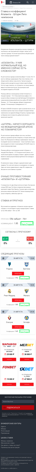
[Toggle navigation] (33, 2)
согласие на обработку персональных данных (17, 414)
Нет (31, 239)
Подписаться (13, 407)
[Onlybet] (3, 2)
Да (7, 239)
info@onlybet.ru (5, 468)
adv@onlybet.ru (13, 468)
